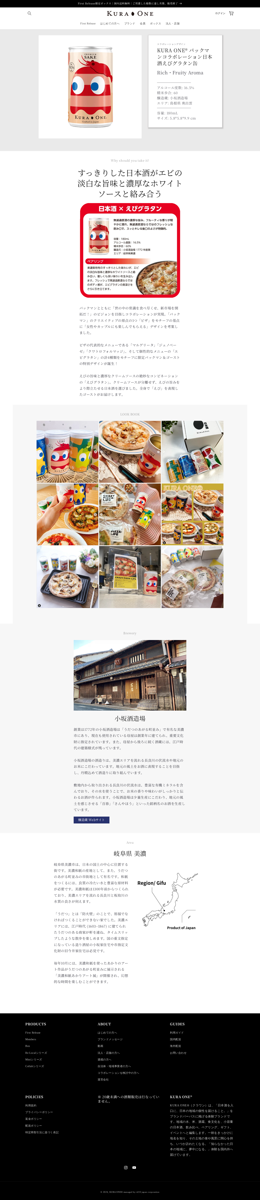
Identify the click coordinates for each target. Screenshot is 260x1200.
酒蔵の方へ (105, 1059)
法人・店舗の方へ (109, 1052)
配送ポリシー (33, 1125)
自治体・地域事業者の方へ (114, 1066)
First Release (33, 1032)
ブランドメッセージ (110, 1039)
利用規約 (30, 1105)
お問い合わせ (178, 1052)
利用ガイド (177, 1032)
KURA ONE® (116, 1192)
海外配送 (175, 1046)
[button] (29, 13)
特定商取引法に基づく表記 (42, 1132)
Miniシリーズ (33, 1059)
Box (27, 1046)
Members (30, 1039)
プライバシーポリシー (39, 1112)
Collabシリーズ (34, 1066)
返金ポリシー (33, 1118)
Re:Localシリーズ (36, 1052)
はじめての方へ (107, 1032)
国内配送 (175, 1039)
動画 (100, 1046)
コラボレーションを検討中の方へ (118, 1072)
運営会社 (103, 1079)
